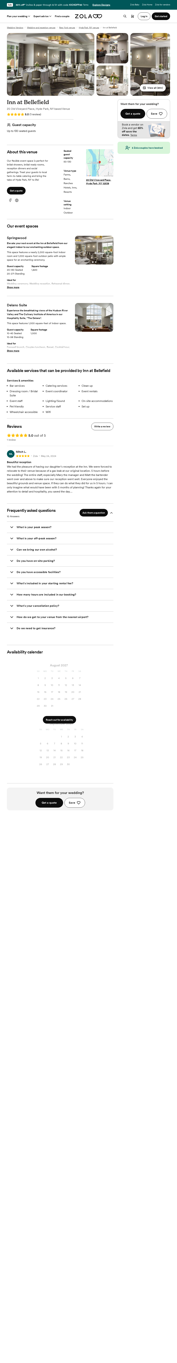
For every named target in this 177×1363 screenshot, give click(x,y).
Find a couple (62, 16)
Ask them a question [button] (93, 512)
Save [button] (72, 802)
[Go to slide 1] (92, 262)
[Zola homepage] (88, 16)
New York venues (67, 27)
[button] (153, 88)
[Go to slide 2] (95, 262)
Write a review (102, 426)
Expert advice (41, 16)
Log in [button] (144, 16)
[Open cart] (132, 16)
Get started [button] (161, 16)
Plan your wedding (17, 16)
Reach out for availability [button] (59, 719)
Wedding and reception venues (41, 27)
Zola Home (147, 4)
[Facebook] (10, 200)
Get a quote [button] (16, 190)
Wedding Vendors (15, 27)
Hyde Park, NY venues (89, 27)
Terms (85, 5)
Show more (13, 287)
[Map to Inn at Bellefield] (100, 163)
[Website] (17, 200)
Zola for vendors (162, 4)
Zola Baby (134, 4)
